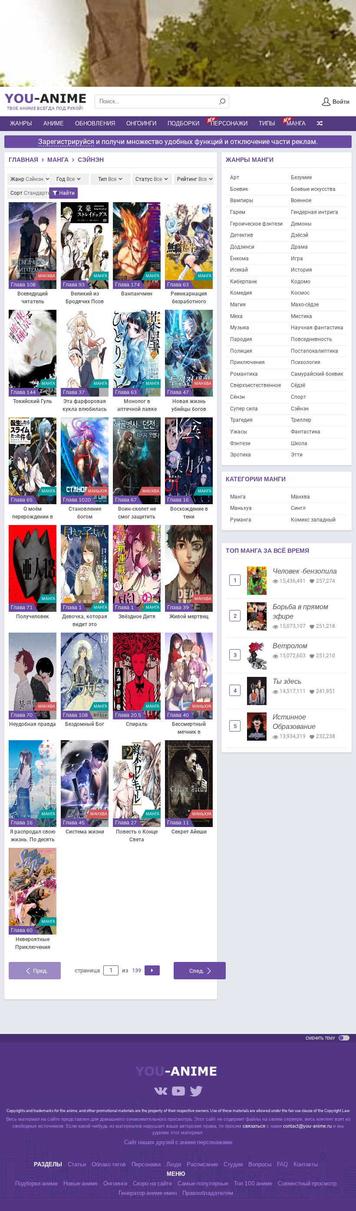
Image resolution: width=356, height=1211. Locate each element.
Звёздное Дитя (137, 617)
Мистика (301, 316)
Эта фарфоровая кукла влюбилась (85, 405)
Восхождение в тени (189, 513)
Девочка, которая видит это (84, 620)
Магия (238, 305)
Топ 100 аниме (253, 1184)
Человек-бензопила (305, 571)
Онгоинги (141, 124)
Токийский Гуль (32, 401)
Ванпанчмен (136, 294)
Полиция (241, 351)
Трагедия (241, 420)
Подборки (183, 124)
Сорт (28, 193)
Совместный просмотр (307, 1184)
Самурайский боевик (317, 374)
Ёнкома (239, 259)
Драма (299, 247)
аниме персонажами (206, 1142)
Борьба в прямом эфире (300, 611)
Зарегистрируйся (66, 142)
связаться (254, 1126)
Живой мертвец (188, 617)
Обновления (95, 124)
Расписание (202, 1164)
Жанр (26, 179)
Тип (107, 179)
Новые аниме (80, 1184)
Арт (234, 177)
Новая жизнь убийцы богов (188, 405)
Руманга (240, 520)
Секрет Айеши (189, 832)
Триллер (301, 420)
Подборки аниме (36, 1184)
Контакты (305, 1164)
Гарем (237, 212)
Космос (300, 293)
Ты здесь (287, 681)
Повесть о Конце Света (137, 836)
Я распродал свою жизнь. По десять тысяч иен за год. (33, 836)
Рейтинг (192, 179)
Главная (23, 160)
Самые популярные (203, 1184)
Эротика (240, 455)
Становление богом (85, 513)
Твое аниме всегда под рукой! (45, 108)
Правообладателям (207, 1193)
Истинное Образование (294, 722)
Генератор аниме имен (148, 1193)
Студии (233, 1164)
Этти (297, 455)
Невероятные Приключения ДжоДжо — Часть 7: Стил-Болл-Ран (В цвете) (33, 943)
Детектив (241, 235)
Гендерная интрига (314, 212)
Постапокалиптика (314, 351)
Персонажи (229, 124)
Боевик (239, 189)
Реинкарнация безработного (189, 298)
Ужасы (238, 432)
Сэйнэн (300, 409)
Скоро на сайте (152, 1184)
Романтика (244, 374)
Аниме (53, 124)
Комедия (241, 293)
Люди (173, 1164)
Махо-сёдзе (305, 305)
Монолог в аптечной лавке (137, 405)
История (301, 270)
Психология (305, 362)
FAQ (282, 1164)
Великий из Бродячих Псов (85, 298)
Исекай (239, 270)
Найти (66, 193)
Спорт (298, 397)
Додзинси (242, 247)
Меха (236, 316)
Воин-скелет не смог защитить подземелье (137, 513)
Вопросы (259, 1164)
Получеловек (32, 617)
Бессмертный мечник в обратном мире (189, 728)
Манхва (300, 497)
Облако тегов (109, 1164)
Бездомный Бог (84, 724)
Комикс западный (313, 520)
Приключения (247, 362)
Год (65, 179)
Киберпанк (243, 282)
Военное (301, 200)
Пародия (241, 339)
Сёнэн (237, 397)
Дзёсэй (299, 235)
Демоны (301, 224)
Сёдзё (298, 385)
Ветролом (290, 646)
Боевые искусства (313, 189)
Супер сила (244, 409)
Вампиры (241, 200)
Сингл (298, 508)
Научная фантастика (317, 328)
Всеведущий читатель (32, 298)
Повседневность (311, 339)
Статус (148, 179)
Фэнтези (240, 443)
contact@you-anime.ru (307, 1126)
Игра (297, 259)
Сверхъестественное (255, 385)
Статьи (77, 1164)
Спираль (137, 724)
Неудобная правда (32, 724)
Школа (299, 443)
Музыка (239, 328)
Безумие (301, 177)
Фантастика (305, 432)
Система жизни (85, 832)
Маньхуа (241, 508)
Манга (296, 124)
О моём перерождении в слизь (32, 513)
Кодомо (300, 282)
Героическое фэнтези (256, 224)
